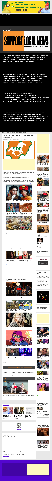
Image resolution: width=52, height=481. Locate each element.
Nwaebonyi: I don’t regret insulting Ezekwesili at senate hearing (12, 114)
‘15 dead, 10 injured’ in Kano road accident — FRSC (10, 53)
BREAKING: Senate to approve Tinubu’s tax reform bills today (12, 74)
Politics (11, 139)
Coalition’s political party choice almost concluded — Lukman (12, 78)
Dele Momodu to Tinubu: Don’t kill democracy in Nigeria (11, 80)
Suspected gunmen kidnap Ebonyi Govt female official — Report (37, 120)
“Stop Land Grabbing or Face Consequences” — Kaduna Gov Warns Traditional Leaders (15, 57)
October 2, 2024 (8, 139)
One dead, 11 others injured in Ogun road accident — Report (32, 114)
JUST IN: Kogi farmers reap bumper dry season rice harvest (11, 97)
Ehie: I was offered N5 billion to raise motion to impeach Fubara (30, 80)
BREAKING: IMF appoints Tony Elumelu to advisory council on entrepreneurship (35, 72)
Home (24, 84)
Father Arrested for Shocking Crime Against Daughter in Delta (12, 84)
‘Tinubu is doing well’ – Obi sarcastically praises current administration (29, 53)
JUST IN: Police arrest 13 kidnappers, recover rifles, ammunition (12, 101)
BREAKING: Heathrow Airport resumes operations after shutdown (12, 72)
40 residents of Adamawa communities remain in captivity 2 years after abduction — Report (16, 63)
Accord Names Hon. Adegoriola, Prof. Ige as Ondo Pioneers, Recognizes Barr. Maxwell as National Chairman (18, 416)
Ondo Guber (15, 139)
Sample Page (24, 120)
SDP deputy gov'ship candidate (20, 139)
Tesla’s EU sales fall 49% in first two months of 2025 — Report (12, 122)
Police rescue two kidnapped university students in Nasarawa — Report (34, 116)
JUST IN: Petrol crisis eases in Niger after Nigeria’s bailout (11, 99)
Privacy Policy (5, 118)
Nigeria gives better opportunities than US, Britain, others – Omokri (13, 112)
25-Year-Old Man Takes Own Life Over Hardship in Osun (11, 61)
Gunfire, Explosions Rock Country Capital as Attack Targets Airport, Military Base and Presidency (42, 285)
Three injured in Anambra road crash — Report (29, 122)
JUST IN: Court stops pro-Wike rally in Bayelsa (26, 93)
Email (4, 451)
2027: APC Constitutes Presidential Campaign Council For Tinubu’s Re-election (29, 415)
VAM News (5, 139)
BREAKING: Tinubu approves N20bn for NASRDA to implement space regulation (14, 76)
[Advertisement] (26, 20)
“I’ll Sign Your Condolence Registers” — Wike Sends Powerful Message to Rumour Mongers (16, 55)
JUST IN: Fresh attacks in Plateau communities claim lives (29, 95)
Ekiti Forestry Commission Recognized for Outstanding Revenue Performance (14, 82)
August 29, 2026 (5, 418)
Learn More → (19, 429)
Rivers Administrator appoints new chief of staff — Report (17, 118)
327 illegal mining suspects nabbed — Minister (27, 61)
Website (20, 451)
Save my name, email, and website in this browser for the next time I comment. (14, 454)
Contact (24, 78)
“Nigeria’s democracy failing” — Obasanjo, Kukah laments (39, 55)
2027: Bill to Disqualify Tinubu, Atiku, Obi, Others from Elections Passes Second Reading (30, 59)
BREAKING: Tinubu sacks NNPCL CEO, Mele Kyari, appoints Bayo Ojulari (37, 76)
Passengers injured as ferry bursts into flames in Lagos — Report (13, 116)
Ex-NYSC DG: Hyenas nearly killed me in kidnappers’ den (35, 82)
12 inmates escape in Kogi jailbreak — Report (9, 59)
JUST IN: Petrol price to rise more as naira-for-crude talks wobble (31, 99)
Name (4, 448)
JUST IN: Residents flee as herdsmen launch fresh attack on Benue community (14, 103)
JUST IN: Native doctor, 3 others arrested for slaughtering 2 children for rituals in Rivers (35, 97)
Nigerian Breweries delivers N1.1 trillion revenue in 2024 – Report (34, 112)
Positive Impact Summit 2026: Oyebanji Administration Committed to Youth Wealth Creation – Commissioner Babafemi (42, 282)
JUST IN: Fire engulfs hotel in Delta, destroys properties (11, 95)
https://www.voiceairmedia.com (20, 397)
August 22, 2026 (27, 417)
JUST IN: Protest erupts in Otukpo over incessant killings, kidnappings (34, 101)
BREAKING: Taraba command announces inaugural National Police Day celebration (34, 74)
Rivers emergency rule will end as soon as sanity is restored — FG (37, 118)
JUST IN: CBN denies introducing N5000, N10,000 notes (10, 93)
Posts (48, 116)
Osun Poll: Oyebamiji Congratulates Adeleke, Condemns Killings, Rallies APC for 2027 (7, 416)
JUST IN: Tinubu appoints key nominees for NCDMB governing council (38, 103)
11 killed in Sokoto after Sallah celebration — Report (37, 57)
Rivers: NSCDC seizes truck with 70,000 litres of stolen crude (12, 120)
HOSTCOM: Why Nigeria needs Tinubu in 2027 (32, 84)
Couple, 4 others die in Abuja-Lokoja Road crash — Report (36, 78)
